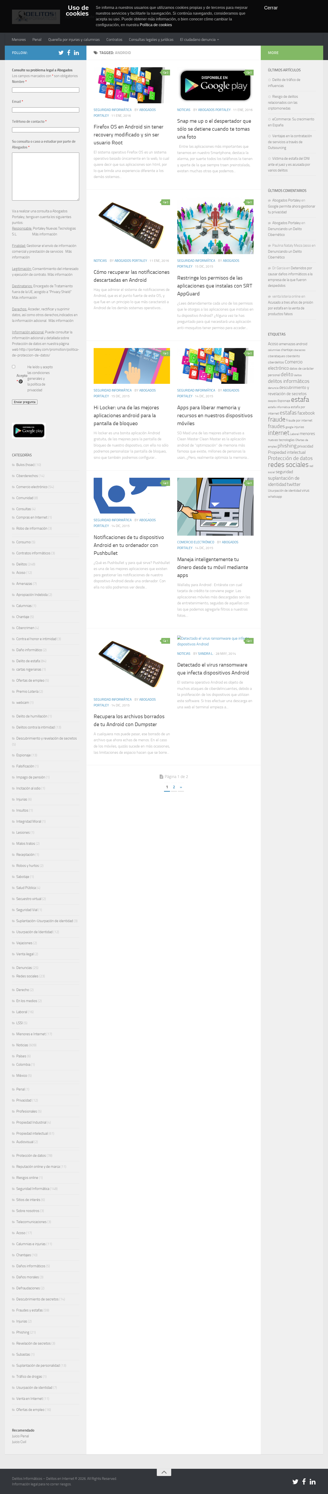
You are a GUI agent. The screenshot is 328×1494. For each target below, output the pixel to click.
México (21, 1075)
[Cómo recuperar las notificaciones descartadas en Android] (132, 225)
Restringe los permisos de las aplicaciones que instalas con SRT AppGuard (214, 286)
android (301, 344)
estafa (300, 399)
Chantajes (23, 1255)
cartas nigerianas (28, 669)
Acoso (20, 572)
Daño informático (29, 650)
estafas (288, 413)
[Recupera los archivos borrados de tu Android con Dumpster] (132, 664)
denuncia (273, 388)
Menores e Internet (31, 1034)
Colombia (23, 1064)
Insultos (22, 810)
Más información (44, 234)
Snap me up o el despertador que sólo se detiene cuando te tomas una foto (214, 129)
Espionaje (23, 755)
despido (272, 401)
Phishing (22, 1332)
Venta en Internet (29, 1398)
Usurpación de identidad (34, 1387)
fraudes (276, 426)
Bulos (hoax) (25, 465)
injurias (299, 427)
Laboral (21, 1012)
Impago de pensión (30, 777)
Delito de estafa (28, 661)
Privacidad (23, 1100)
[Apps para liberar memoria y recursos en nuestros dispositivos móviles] (215, 366)
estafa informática (279, 407)
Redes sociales (27, 976)
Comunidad (24, 498)
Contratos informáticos (33, 553)
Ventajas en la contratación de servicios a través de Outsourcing (290, 142)
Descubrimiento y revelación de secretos (46, 738)
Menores (19, 39)
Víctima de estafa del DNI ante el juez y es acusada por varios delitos (289, 164)
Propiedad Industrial (31, 1122)
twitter (294, 484)
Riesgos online (27, 1178)
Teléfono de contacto (29, 121)
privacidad (305, 446)
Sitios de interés (28, 1200)
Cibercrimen (25, 628)
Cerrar (271, 7)
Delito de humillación (31, 716)
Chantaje (22, 617)
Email (17, 101)
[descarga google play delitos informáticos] (29, 437)
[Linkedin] (76, 52)
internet (278, 433)
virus (305, 490)
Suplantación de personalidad (38, 1365)
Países (21, 1056)
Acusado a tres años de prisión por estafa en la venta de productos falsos (290, 308)
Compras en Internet (31, 517)
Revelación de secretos (33, 1343)
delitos (298, 375)
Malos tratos (25, 843)
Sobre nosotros (27, 1211)
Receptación (25, 854)
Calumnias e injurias (31, 1244)
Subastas (23, 1354)
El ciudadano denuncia (198, 39)
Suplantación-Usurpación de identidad (44, 921)
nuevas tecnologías (281, 440)
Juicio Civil (19, 1442)
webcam (22, 702)
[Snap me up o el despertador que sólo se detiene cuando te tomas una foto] (215, 85)
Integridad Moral (28, 821)
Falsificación (25, 766)
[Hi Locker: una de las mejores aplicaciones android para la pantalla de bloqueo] (132, 366)
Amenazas (24, 584)
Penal (37, 39)
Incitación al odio (28, 788)
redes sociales (288, 464)
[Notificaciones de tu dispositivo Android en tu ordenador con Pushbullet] (132, 496)
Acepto (22, 379)
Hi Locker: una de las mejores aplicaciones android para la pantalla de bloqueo (126, 415)
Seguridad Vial (26, 910)
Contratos (114, 39)
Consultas (23, 509)
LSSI (19, 1023)
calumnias (274, 350)
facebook (306, 413)
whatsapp (275, 497)
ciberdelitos (276, 362)
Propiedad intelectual (32, 1133)
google (289, 427)
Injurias (21, 799)
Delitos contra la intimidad (35, 727)
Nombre (19, 82)
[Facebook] (69, 52)
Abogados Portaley (214, 110)
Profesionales (26, 1111)
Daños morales (27, 1277)
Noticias (183, 110)
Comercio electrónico (195, 542)
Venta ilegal (25, 954)
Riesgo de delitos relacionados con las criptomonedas (283, 102)
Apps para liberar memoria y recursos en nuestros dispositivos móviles (215, 415)
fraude (276, 419)
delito (287, 374)
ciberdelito (293, 356)
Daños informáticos (30, 1266)
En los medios (26, 1001)
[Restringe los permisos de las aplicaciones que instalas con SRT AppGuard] (215, 225)
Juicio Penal (20, 1436)
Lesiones (23, 832)
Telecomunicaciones (31, 1222)
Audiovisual (24, 1142)
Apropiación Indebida (32, 595)
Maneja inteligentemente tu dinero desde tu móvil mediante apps (212, 567)
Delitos (21, 564)
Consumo (23, 542)
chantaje (287, 350)
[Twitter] (61, 52)
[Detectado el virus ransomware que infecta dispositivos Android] (215, 641)
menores (307, 433)
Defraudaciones (28, 1288)
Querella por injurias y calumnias (74, 39)
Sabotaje (22, 877)
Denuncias (24, 968)
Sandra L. (205, 654)
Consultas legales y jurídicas (151, 39)
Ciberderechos (27, 476)
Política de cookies (156, 25)
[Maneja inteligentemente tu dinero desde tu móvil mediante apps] (215, 507)
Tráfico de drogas (29, 1376)
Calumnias (24, 606)
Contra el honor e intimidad (36, 639)
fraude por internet (299, 420)
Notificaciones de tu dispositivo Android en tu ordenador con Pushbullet (129, 545)
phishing (287, 446)
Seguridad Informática (113, 110)
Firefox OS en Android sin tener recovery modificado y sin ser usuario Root (129, 135)
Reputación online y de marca (38, 1166)
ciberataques (276, 356)
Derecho (22, 990)
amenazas (287, 344)
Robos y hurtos (27, 865)
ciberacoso (299, 350)
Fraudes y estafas (29, 1310)
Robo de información (31, 528)
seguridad (284, 471)
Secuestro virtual (28, 899)
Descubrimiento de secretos (37, 1299)
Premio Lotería (27, 691)
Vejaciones (24, 943)
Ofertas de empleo (30, 680)
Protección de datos (31, 1155)
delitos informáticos (289, 381)
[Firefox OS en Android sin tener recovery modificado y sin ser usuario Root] (132, 85)
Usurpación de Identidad (34, 932)
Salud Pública (26, 888)
